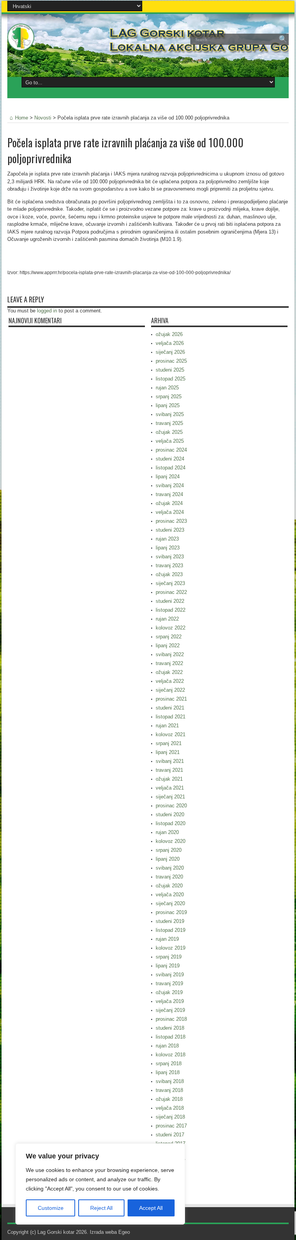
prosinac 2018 (171, 1019)
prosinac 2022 (171, 592)
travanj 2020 (169, 877)
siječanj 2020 (170, 903)
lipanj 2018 (168, 1072)
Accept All (151, 1208)
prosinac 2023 (171, 521)
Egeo (124, 1232)
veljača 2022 (170, 681)
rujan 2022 (167, 619)
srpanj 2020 (169, 850)
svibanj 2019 (170, 974)
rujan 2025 (167, 388)
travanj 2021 (169, 770)
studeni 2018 (170, 1028)
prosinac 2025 (171, 361)
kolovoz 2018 (170, 1054)
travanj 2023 (169, 565)
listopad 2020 (170, 823)
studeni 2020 (170, 814)
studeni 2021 (170, 708)
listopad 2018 (170, 1037)
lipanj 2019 (168, 966)
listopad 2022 (170, 610)
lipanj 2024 (168, 476)
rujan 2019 (167, 939)
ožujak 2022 (169, 672)
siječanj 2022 (170, 690)
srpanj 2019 (169, 957)
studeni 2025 (170, 370)
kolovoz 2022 (170, 628)
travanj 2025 (169, 423)
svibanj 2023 (170, 556)
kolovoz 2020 (170, 841)
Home (21, 118)
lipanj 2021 (168, 752)
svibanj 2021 (170, 761)
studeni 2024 (170, 459)
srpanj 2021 (169, 743)
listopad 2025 (170, 379)
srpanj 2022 (169, 637)
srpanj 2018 (169, 1063)
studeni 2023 (170, 530)
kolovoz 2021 (170, 734)
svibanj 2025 (170, 414)
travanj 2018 (169, 1090)
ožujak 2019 (169, 992)
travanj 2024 (169, 494)
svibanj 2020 (170, 868)
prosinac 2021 (171, 699)
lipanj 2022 (168, 645)
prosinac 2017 (171, 1126)
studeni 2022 (170, 601)
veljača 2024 (170, 512)
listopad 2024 (170, 468)
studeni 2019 (170, 921)
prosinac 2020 (171, 805)
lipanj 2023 (168, 548)
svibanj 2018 (170, 1081)
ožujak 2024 (169, 503)
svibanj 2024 (170, 485)
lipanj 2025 (168, 405)
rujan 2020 (167, 832)
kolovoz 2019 (170, 948)
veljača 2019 (170, 1001)
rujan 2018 (167, 1046)
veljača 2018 (170, 1108)
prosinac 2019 (171, 912)
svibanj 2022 (170, 654)
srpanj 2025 (169, 396)
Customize (51, 1208)
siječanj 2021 (170, 797)
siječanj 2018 (170, 1117)
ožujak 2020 (169, 886)
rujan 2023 (167, 539)
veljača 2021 (170, 788)
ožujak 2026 (169, 334)
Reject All (101, 1208)
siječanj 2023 (170, 583)
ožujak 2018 (169, 1099)
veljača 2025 (170, 441)
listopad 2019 (170, 930)
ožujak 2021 (169, 779)
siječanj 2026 (170, 352)
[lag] (20, 45)
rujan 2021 (167, 725)
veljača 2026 (170, 343)
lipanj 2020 (168, 859)
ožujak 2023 (169, 574)
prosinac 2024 (171, 450)
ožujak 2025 (169, 432)
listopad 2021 (170, 717)
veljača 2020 (170, 894)
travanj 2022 (169, 663)
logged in (47, 311)
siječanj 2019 (170, 1010)
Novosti (42, 118)
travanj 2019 (169, 983)
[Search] (283, 39)
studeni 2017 (170, 1135)
